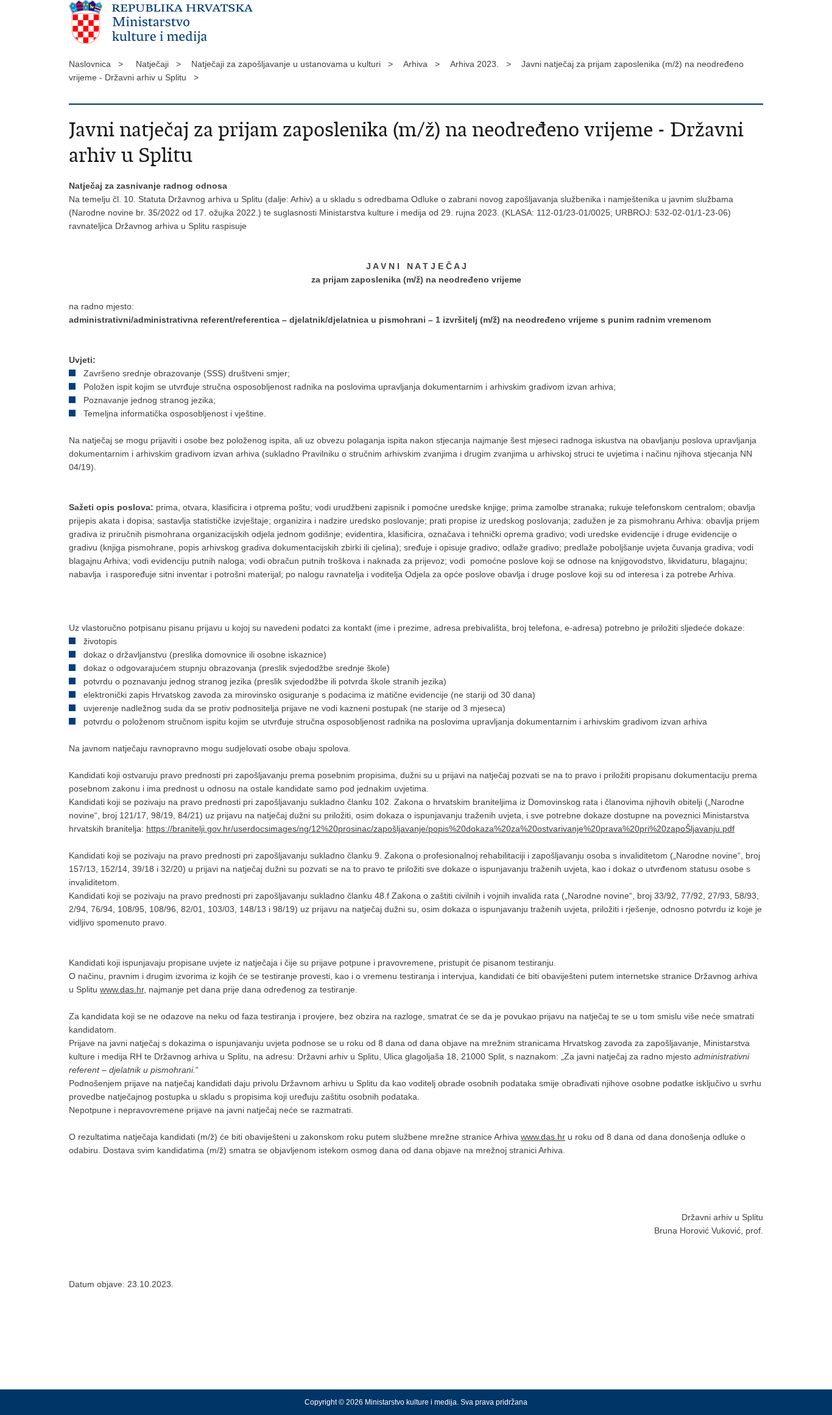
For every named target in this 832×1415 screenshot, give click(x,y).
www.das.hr (122, 989)
